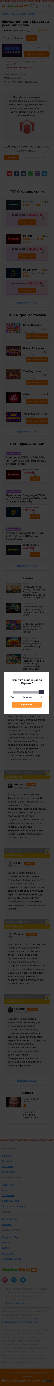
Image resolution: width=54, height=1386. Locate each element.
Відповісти (27, 704)
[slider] (41, 692)
